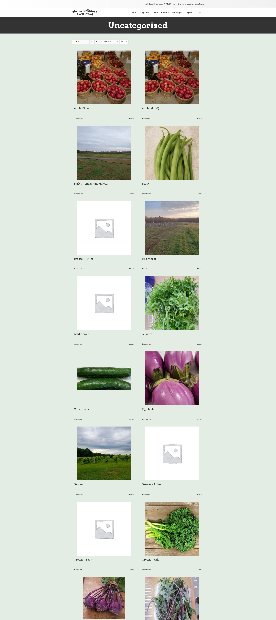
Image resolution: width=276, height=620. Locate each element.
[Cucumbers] (104, 378)
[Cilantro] (172, 303)
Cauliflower (81, 334)
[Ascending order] (96, 42)
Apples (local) (150, 108)
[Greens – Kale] (172, 529)
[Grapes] (104, 453)
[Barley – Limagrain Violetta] (104, 153)
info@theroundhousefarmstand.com (188, 4)
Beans (146, 183)
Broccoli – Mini (83, 258)
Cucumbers (81, 409)
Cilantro (147, 334)
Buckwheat (149, 258)
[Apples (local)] (172, 77)
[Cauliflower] (104, 303)
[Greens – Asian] (172, 453)
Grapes (78, 484)
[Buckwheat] (172, 228)
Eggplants (148, 409)
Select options (79, 118)
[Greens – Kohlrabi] (104, 598)
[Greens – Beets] (104, 529)
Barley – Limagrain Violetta (91, 183)
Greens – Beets (83, 559)
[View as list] (126, 42)
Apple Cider (81, 108)
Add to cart (146, 118)
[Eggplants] (172, 378)
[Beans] (172, 153)
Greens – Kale (150, 559)
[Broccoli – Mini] (104, 228)
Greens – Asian (151, 484)
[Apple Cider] (104, 77)
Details (132, 118)
